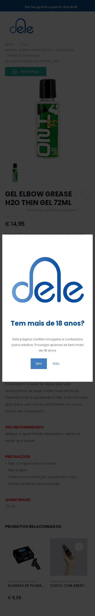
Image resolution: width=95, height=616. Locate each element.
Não (56, 363)
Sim (39, 363)
